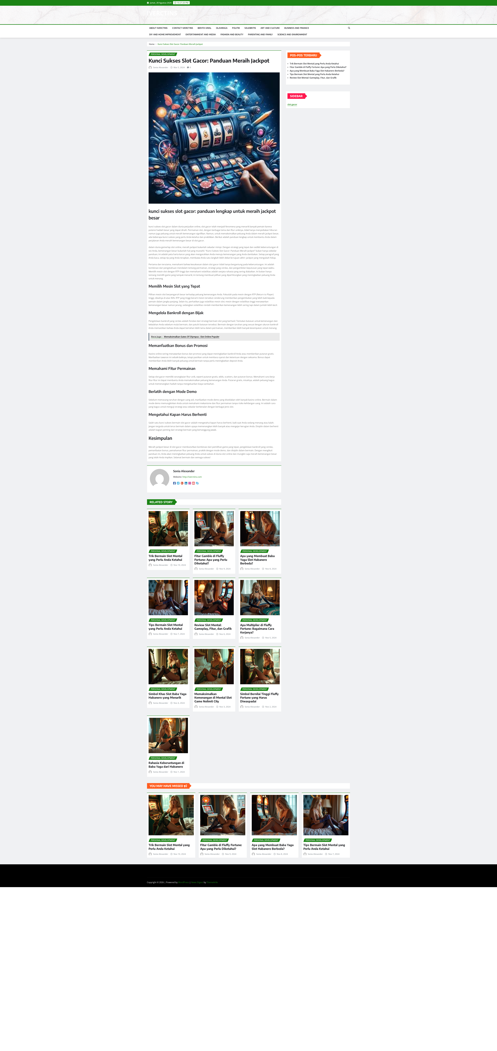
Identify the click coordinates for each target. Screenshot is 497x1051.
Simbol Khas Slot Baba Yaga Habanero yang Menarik (167, 695)
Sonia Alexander (160, 67)
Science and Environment (292, 34)
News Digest (197, 882)
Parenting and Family (260, 34)
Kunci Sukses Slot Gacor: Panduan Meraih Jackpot (180, 44)
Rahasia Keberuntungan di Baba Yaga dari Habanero (166, 764)
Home (152, 44)
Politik (236, 28)
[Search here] (349, 28)
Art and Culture (270, 28)
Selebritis (250, 28)
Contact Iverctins (182, 28)
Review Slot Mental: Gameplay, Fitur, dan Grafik (213, 626)
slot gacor (292, 104)
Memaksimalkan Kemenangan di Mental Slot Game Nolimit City (213, 697)
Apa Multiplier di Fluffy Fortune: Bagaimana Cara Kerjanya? (257, 628)
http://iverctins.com (192, 476)
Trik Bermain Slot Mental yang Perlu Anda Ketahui (165, 557)
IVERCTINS (162, 13)
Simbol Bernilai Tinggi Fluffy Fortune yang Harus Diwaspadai (259, 697)
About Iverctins (158, 28)
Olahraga (221, 28)
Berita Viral (204, 28)
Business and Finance (296, 28)
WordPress (183, 882)
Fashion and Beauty (232, 34)
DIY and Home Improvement (165, 34)
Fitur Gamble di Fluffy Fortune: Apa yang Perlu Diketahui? (210, 559)
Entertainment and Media (201, 34)
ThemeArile (212, 882)
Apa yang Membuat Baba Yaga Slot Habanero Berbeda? (257, 559)
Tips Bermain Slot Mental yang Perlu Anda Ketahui (166, 626)
